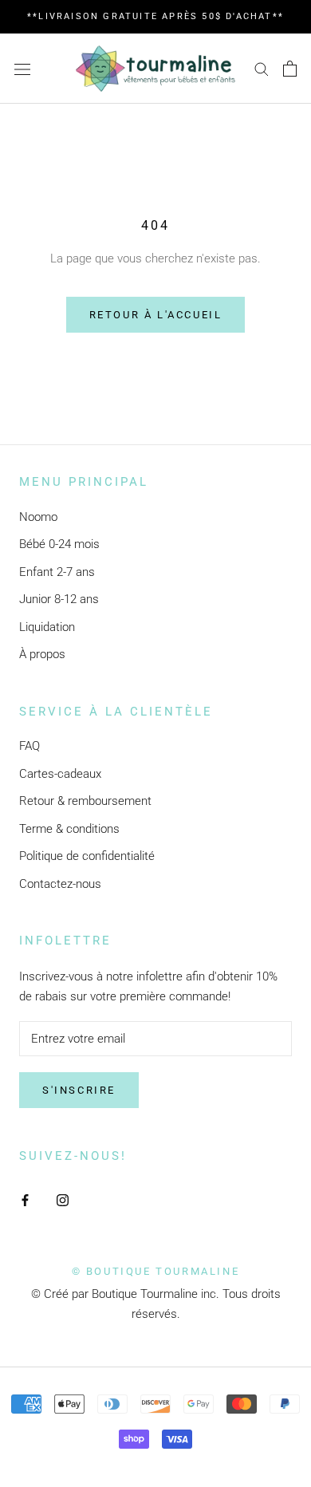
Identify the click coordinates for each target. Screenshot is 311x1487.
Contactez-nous (60, 884)
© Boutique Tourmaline (156, 1271)
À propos (42, 654)
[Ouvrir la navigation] (22, 68)
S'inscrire (79, 1090)
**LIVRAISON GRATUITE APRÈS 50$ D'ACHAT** (155, 16)
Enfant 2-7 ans (57, 572)
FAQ (29, 746)
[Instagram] (63, 1199)
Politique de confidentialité (87, 856)
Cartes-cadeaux (60, 774)
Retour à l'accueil (155, 315)
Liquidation (47, 627)
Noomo (38, 517)
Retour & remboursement (85, 801)
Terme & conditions (69, 829)
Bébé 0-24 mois (59, 544)
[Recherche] (261, 68)
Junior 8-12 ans (59, 599)
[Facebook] (25, 1199)
